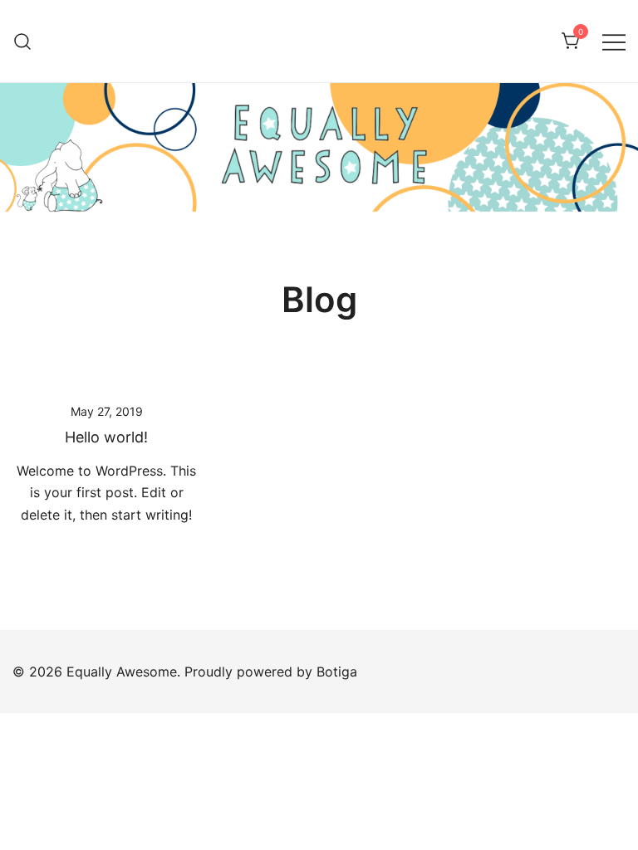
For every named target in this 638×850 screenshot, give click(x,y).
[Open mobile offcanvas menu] (614, 41)
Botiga (337, 671)
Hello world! (106, 437)
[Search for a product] (22, 41)
